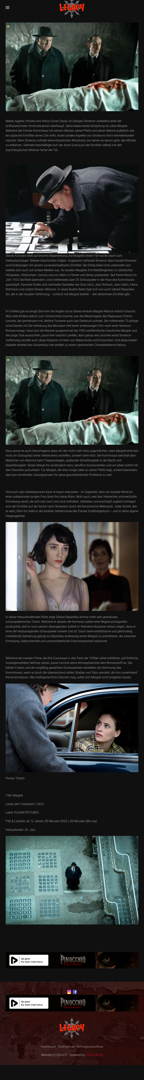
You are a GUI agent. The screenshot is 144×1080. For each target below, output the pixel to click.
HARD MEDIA (94, 1055)
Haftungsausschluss (89, 1046)
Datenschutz (66, 1046)
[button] (7, 7)
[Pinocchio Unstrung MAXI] (72, 960)
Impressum (48, 1046)
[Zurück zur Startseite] (72, 7)
